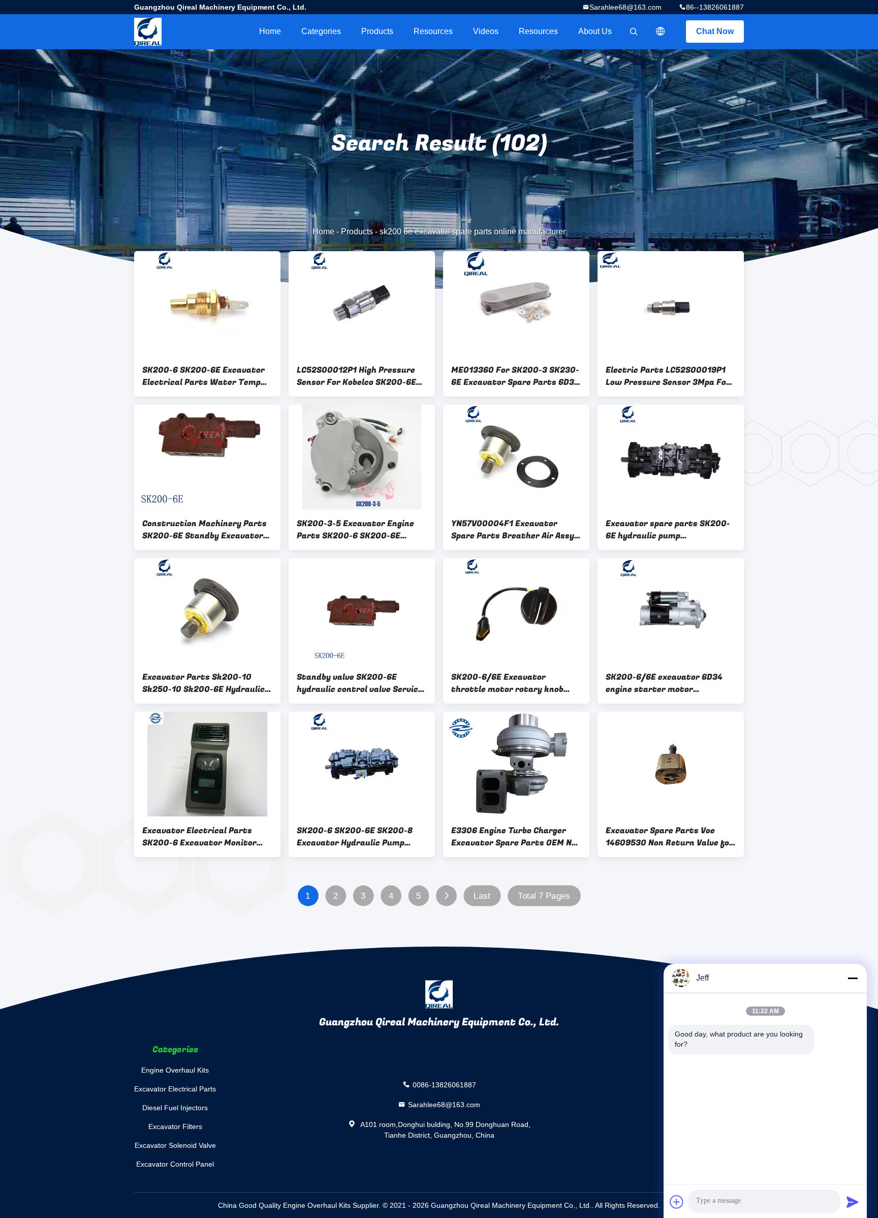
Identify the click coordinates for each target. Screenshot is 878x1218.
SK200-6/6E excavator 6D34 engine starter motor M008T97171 (664, 683)
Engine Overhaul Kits (175, 1070)
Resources (433, 31)
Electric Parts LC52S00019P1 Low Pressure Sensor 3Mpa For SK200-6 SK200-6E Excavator (668, 376)
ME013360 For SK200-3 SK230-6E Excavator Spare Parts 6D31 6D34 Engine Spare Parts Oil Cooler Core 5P (515, 376)
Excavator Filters (175, 1126)
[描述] (660, 31)
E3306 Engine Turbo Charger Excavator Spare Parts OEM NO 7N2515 (514, 837)
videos (485, 31)
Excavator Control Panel (175, 1164)
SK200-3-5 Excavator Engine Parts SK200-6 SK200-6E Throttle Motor (355, 529)
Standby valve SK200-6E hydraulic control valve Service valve (360, 683)
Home (270, 31)
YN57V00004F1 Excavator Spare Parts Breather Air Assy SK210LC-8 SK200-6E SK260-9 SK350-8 (513, 529)
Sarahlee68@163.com (625, 7)
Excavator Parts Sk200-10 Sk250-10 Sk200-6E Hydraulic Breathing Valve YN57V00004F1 (206, 683)
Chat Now (715, 31)
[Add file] (677, 1202)
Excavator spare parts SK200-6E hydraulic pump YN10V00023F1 (668, 529)
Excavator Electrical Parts (175, 1089)
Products (377, 31)
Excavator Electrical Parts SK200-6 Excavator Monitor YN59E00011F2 (199, 837)
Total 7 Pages (544, 896)
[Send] (852, 1202)
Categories (321, 31)
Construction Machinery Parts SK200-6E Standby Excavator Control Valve (204, 529)
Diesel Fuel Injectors (175, 1108)
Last (482, 896)
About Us (595, 31)
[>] (446, 896)
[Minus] (852, 978)
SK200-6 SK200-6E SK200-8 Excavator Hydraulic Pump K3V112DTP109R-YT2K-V (355, 837)
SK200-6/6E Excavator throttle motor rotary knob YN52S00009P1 (507, 683)
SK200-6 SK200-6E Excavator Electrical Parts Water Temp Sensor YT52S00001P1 (203, 376)
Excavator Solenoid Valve (175, 1145)
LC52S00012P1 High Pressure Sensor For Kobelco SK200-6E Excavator (356, 376)
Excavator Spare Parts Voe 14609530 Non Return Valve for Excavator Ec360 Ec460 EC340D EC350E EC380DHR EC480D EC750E (669, 837)
